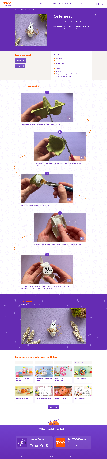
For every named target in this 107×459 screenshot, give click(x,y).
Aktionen (76, 4)
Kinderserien (83, 4)
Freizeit (61, 4)
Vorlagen (18, 66)
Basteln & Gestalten (33, 9)
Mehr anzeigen (53, 407)
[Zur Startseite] (7, 4)
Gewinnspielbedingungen (47, 456)
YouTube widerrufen (81, 456)
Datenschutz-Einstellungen (65, 456)
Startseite (17, 9)
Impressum (23, 456)
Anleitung (19, 60)
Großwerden (68, 4)
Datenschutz (33, 456)
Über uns (91, 4)
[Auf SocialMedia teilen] (95, 15)
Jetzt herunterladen (74, 446)
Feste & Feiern (53, 4)
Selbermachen (44, 4)
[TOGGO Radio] (97, 4)
